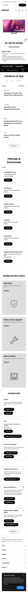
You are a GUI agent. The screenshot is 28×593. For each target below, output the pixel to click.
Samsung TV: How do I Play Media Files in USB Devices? (14, 54)
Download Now (9, 502)
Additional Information (12, 70)
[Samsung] (5, 10)
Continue (22, 5)
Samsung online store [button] (11, 479)
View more (8, 431)
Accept (20, 587)
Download (8, 180)
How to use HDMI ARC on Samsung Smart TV (13, 58)
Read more (6, 290)
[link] (25, 40)
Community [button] (8, 498)
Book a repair (9, 456)
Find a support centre (11, 453)
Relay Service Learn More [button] (12, 436)
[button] (14, 94)
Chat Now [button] (8, 409)
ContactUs (23, 70)
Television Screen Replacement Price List (12, 56)
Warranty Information (14, 46)
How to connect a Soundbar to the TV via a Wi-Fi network (14, 60)
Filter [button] (4, 86)
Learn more (8, 413)
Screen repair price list (11, 524)
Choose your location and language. (9, 1)
